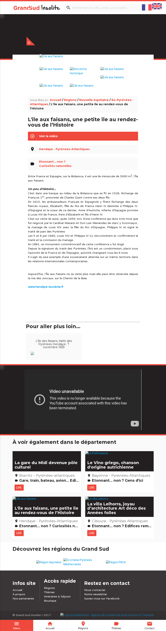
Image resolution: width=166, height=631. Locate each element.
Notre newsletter (95, 594)
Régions (70, 100)
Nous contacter (94, 590)
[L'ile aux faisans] (83, 61)
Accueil (55, 100)
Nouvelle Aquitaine (94, 100)
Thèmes (49, 592)
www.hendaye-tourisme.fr (45, 286)
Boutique (50, 600)
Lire (19, 487)
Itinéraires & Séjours (57, 596)
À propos (19, 594)
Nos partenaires (23, 598)
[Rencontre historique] (83, 69)
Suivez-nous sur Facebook (101, 598)
